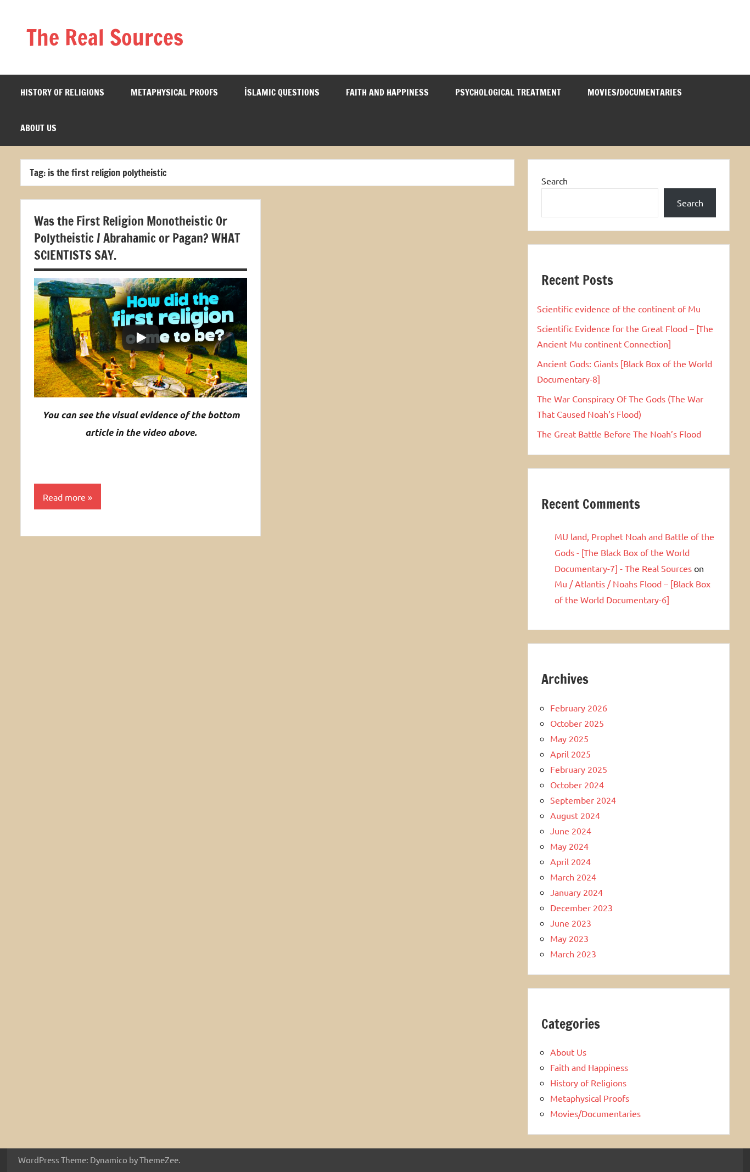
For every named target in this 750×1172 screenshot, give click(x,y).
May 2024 (569, 845)
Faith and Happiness (387, 92)
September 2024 (583, 799)
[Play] (140, 337)
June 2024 (570, 830)
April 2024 (570, 861)
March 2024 (573, 876)
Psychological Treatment (508, 92)
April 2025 (570, 753)
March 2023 (573, 953)
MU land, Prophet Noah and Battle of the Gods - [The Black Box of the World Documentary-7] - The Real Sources (634, 552)
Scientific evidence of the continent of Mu (619, 308)
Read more (64, 496)
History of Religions (62, 92)
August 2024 (575, 815)
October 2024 (577, 784)
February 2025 (578, 769)
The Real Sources (104, 37)
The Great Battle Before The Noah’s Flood (619, 433)
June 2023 (570, 922)
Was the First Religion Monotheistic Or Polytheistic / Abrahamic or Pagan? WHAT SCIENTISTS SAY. (137, 237)
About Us (38, 128)
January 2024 (576, 892)
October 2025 (577, 722)
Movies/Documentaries (634, 92)
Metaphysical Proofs (174, 92)
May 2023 (569, 938)
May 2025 (569, 738)
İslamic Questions (282, 92)
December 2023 (581, 907)
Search (554, 180)
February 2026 (578, 707)
